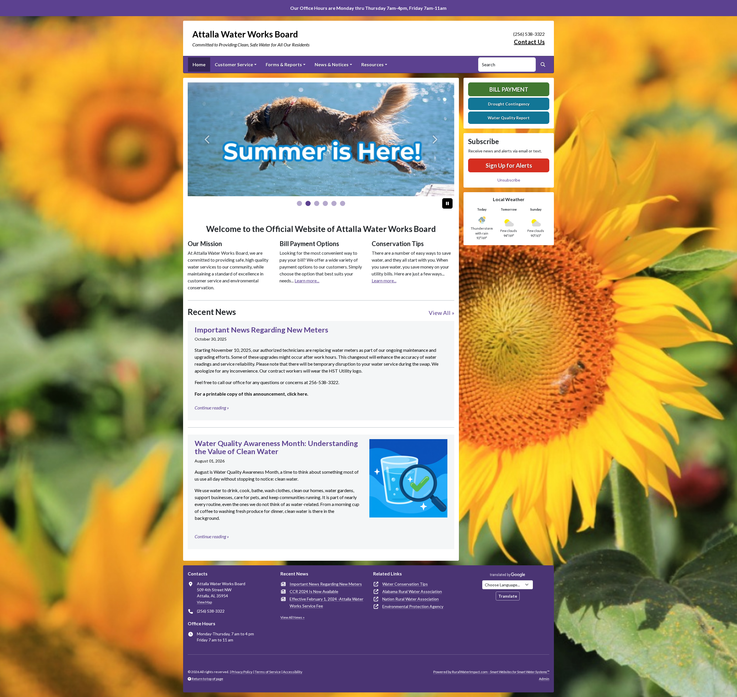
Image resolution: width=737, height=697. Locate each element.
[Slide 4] (334, 203)
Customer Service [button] (234, 64)
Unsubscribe (508, 179)
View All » (441, 313)
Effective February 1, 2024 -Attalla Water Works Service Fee (326, 602)
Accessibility (292, 672)
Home (199, 64)
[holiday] (321, 139)
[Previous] (208, 139)
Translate (507, 596)
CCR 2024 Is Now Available (314, 591)
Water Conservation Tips (405, 583)
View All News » (292, 617)
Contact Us (529, 41)
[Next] (434, 139)
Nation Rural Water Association (410, 598)
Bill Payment (508, 89)
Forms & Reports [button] (284, 64)
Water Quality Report (509, 117)
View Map (204, 602)
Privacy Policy (241, 672)
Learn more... (307, 280)
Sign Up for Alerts (509, 165)
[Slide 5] (342, 203)
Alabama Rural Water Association (412, 591)
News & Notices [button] (332, 64)
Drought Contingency (508, 103)
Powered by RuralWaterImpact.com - (491, 672)
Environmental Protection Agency (412, 606)
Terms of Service (268, 672)
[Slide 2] (316, 203)
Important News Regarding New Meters (326, 583)
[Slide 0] (299, 203)
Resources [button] (372, 64)
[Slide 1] (308, 203)
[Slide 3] (325, 203)
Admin (544, 679)
